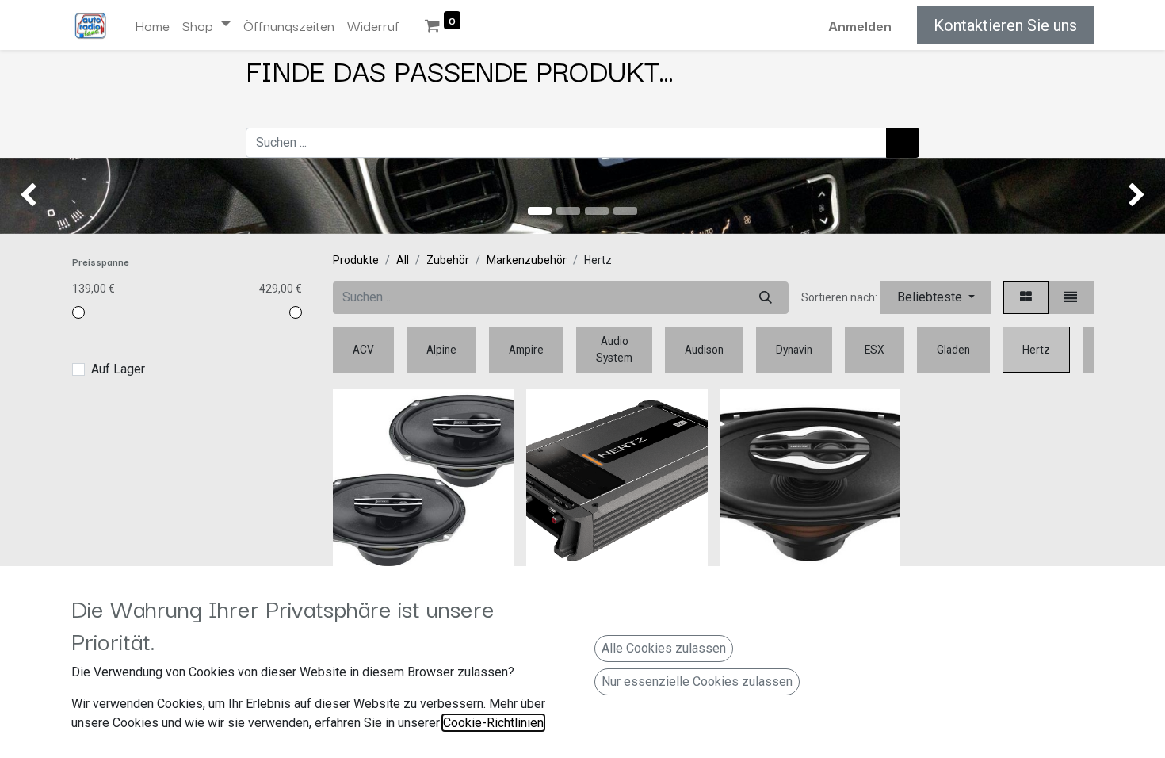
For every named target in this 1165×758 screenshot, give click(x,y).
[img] (47, 196)
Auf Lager (118, 369)
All (402, 260)
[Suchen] (902, 143)
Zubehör (447, 260)
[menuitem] (152, 25)
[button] (935, 297)
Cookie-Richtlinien (493, 722)
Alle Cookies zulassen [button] (664, 648)
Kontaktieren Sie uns (1005, 25)
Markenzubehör (527, 260)
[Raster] (1025, 297)
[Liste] (1071, 297)
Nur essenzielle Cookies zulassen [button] (697, 681)
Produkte (356, 260)
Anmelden (860, 25)
